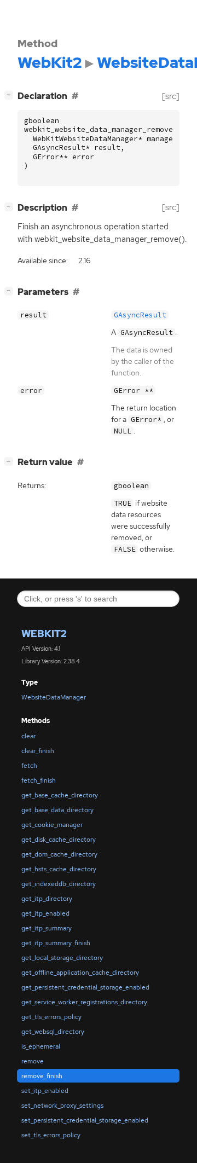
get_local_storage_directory (62, 957)
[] (11, 94)
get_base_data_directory (57, 810)
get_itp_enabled (45, 913)
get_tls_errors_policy (51, 1016)
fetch (29, 765)
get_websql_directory (52, 1031)
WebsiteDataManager (53, 697)
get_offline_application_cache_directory (80, 972)
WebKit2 (44, 633)
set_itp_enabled (44, 1090)
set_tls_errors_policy (50, 1135)
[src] (170, 96)
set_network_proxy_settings (62, 1105)
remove (32, 1061)
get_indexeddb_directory (58, 884)
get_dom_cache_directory (59, 854)
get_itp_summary (46, 928)
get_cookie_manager (52, 824)
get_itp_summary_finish (55, 943)
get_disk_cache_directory (58, 839)
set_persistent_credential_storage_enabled (84, 1120)
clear (28, 736)
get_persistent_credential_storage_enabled (85, 987)
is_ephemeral (40, 1046)
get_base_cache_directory (59, 795)
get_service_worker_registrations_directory (84, 1002)
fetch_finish (38, 780)
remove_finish (41, 1076)
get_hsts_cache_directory (58, 869)
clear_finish (37, 751)
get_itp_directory (46, 898)
